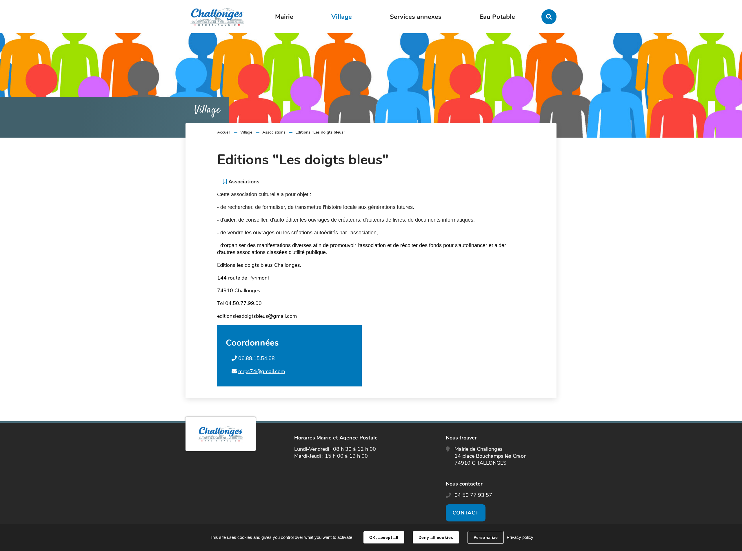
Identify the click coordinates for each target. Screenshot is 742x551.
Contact (465, 512)
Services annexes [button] (415, 16)
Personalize (486, 537)
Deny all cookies (436, 537)
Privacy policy (520, 537)
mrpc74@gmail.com (261, 371)
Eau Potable (497, 16)
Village (246, 132)
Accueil (223, 132)
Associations (273, 132)
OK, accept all (384, 537)
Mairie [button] (284, 16)
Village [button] (341, 16)
